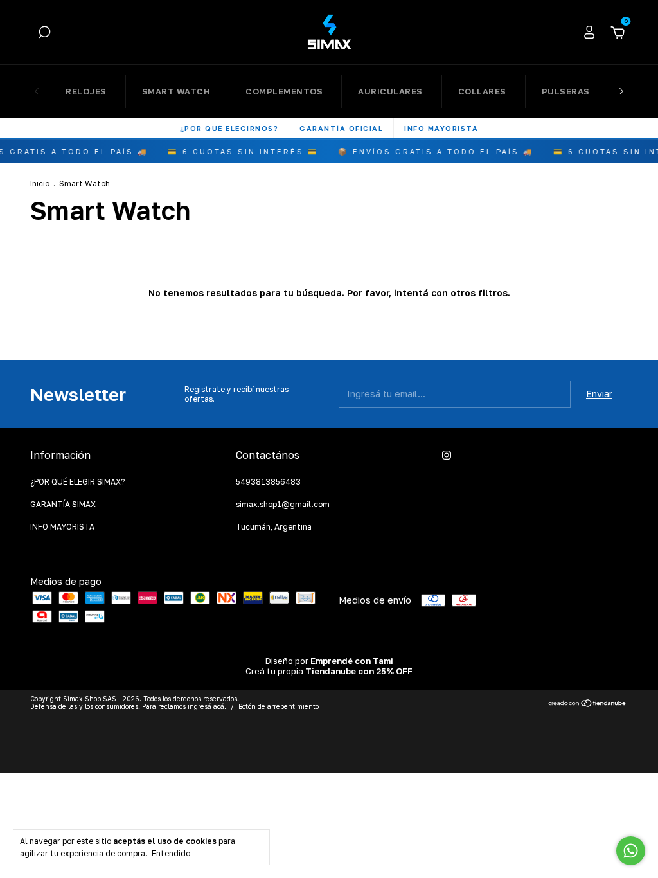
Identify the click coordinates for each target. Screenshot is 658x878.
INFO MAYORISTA (62, 527)
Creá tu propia (329, 671)
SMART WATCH (176, 91)
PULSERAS (566, 91)
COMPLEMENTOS (284, 91)
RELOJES (86, 91)
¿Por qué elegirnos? (229, 128)
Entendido (171, 853)
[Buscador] (44, 34)
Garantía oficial (341, 128)
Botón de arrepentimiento (278, 706)
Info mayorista (441, 128)
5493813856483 (268, 482)
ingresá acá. (207, 706)
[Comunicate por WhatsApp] (630, 850)
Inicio (39, 183)
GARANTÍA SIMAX (63, 504)
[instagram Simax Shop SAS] (446, 455)
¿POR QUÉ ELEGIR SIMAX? (77, 482)
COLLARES (482, 91)
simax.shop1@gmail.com (283, 504)
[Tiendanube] (587, 704)
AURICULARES (390, 91)
